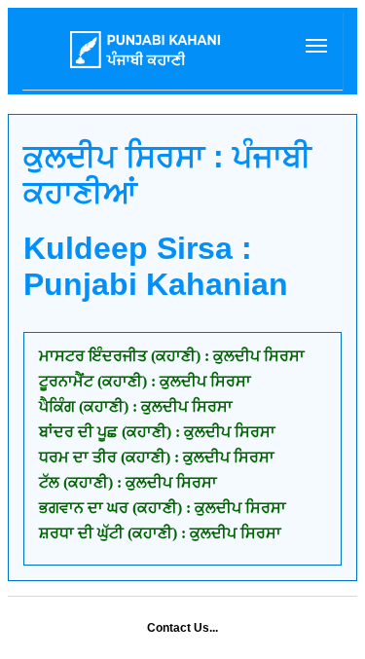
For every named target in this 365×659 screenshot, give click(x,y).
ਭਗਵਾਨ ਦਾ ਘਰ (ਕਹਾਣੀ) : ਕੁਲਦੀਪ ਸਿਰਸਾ (162, 507)
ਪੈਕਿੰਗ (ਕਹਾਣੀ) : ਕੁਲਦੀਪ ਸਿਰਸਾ (136, 406)
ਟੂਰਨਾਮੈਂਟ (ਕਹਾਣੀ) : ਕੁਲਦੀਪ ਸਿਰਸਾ (145, 381)
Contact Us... (182, 628)
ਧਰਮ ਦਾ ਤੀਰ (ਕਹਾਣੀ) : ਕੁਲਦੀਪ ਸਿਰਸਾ (156, 457)
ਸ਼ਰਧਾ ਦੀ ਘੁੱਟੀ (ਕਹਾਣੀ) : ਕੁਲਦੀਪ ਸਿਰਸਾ (160, 533)
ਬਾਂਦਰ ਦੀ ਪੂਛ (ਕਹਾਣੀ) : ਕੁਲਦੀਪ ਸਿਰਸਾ (157, 431)
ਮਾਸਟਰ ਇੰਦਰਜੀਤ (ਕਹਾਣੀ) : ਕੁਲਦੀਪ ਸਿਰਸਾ (172, 356)
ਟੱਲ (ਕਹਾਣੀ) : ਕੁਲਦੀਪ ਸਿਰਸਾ (128, 482)
